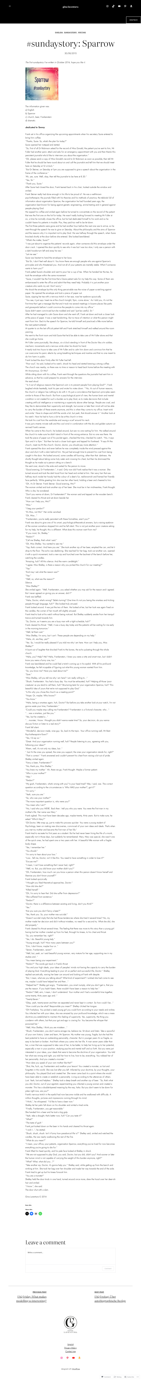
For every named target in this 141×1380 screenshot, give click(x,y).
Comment (108, 1268)
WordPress (76, 1369)
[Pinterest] (125, 6)
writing (82, 32)
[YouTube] (119, 6)
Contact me (70, 1351)
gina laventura (70, 6)
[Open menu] (9, 6)
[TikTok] (113, 6)
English (59, 32)
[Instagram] (107, 6)
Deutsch (134, 20)
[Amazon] (131, 6)
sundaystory (70, 32)
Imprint (71, 1344)
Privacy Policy (70, 1347)
